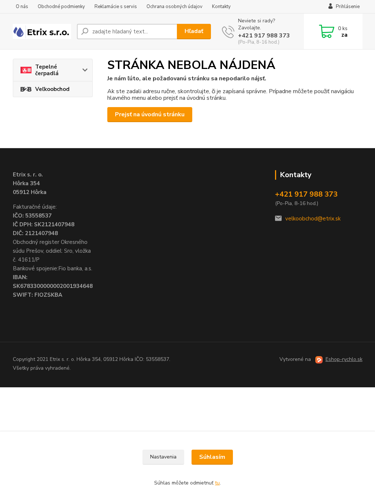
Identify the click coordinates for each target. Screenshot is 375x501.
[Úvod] (42, 31)
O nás (22, 6)
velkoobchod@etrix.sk (313, 218)
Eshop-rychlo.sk (344, 359)
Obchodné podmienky (61, 6)
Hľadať (194, 31)
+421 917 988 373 (264, 36)
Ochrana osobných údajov (174, 6)
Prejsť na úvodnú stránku (150, 114)
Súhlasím (212, 457)
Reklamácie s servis (115, 6)
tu (217, 482)
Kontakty (221, 6)
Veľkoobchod (52, 89)
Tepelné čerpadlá (47, 70)
